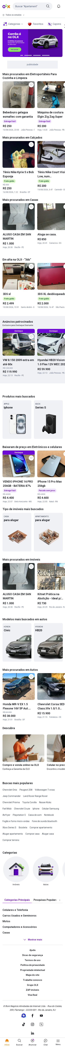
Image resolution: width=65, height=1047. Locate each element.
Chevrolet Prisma (11, 802)
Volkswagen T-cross (45, 790)
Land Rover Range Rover (35, 796)
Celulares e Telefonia (15, 909)
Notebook (49, 815)
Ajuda (32, 950)
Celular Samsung (50, 808)
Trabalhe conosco (32, 980)
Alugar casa (48, 834)
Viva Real (32, 995)
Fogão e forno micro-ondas (16, 821)
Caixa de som (35, 815)
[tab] (17, 900)
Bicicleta (23, 827)
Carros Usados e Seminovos (19, 915)
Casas (6, 932)
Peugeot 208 (26, 790)
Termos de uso (33, 960)
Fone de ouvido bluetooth (44, 821)
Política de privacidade (33, 965)
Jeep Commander (12, 796)
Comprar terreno (11, 840)
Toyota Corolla (29, 802)
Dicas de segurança (32, 955)
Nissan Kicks (45, 802)
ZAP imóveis (32, 990)
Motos (6, 921)
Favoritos (38, 23)
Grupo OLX (32, 985)
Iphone (36, 808)
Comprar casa (32, 834)
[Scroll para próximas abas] (59, 900)
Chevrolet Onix (10, 790)
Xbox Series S (9, 827)
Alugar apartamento (13, 834)
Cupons (57, 23)
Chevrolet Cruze (22, 808)
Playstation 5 (19, 815)
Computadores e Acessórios (20, 926)
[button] (32, 6)
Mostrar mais (35, 940)
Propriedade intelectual (32, 970)
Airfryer (6, 815)
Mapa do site (32, 975)
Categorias (14, 23)
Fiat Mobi (7, 808)
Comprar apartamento (41, 827)
